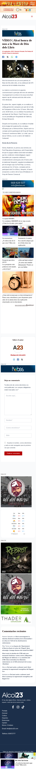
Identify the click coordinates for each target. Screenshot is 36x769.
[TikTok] (23, 707)
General (17, 51)
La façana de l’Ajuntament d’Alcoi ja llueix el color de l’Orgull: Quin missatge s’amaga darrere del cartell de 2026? (17, 648)
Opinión (4, 723)
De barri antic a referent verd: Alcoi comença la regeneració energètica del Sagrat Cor (17, 669)
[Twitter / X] (22, 360)
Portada (22, 51)
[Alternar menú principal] (32, 16)
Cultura (4, 715)
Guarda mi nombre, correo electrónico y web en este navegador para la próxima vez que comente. (17, 445)
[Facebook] (3, 57)
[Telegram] (16, 57)
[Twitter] (8, 57)
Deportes (5, 718)
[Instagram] (14, 360)
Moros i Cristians (7, 725)
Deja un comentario (12, 53)
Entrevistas (5, 720)
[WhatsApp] (12, 57)
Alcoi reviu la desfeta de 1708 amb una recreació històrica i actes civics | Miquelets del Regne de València (17, 655)
